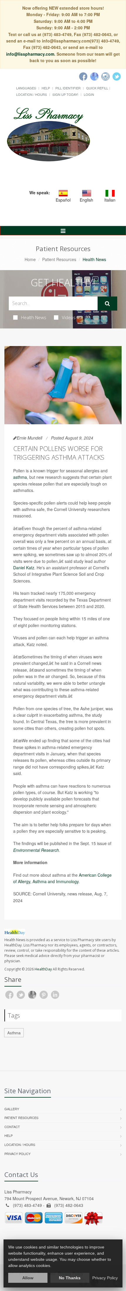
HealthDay (43, 969)
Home (30, 259)
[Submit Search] (107, 304)
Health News (33, 317)
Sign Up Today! (65, 94)
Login (89, 94)
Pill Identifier (68, 88)
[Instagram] (105, 76)
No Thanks (70, 1277)
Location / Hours (31, 94)
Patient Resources (59, 259)
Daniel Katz (23, 567)
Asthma (14, 1032)
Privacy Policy (17, 1153)
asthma (20, 477)
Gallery (11, 1108)
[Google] (94, 76)
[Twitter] (117, 76)
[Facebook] (83, 76)
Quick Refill (97, 88)
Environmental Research (36, 850)
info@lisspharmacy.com (30, 54)
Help (46, 88)
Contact (12, 1126)
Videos (69, 317)
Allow (27, 1277)
